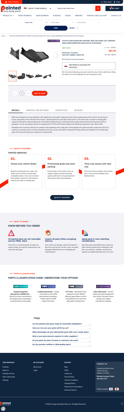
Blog (66, 367)
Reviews (78, 110)
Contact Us (68, 373)
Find (56, 28)
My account (107, 2)
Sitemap (5, 380)
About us (6, 370)
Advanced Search (70, 390)
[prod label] (54, 41)
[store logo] (11, 9)
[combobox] (78, 8)
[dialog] (3, 409)
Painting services (8, 373)
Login (118, 2)
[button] (12, 55)
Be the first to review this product (73, 59)
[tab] (15, 110)
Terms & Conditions (71, 380)
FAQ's (66, 370)
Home (3, 36)
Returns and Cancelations (73, 387)
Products (6, 367)
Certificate (61, 110)
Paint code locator (9, 377)
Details (15, 110)
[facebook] (122, 404)
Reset (72, 28)
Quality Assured (62, 197)
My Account (37, 367)
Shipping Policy (69, 383)
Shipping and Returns (37, 110)
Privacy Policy (69, 377)
